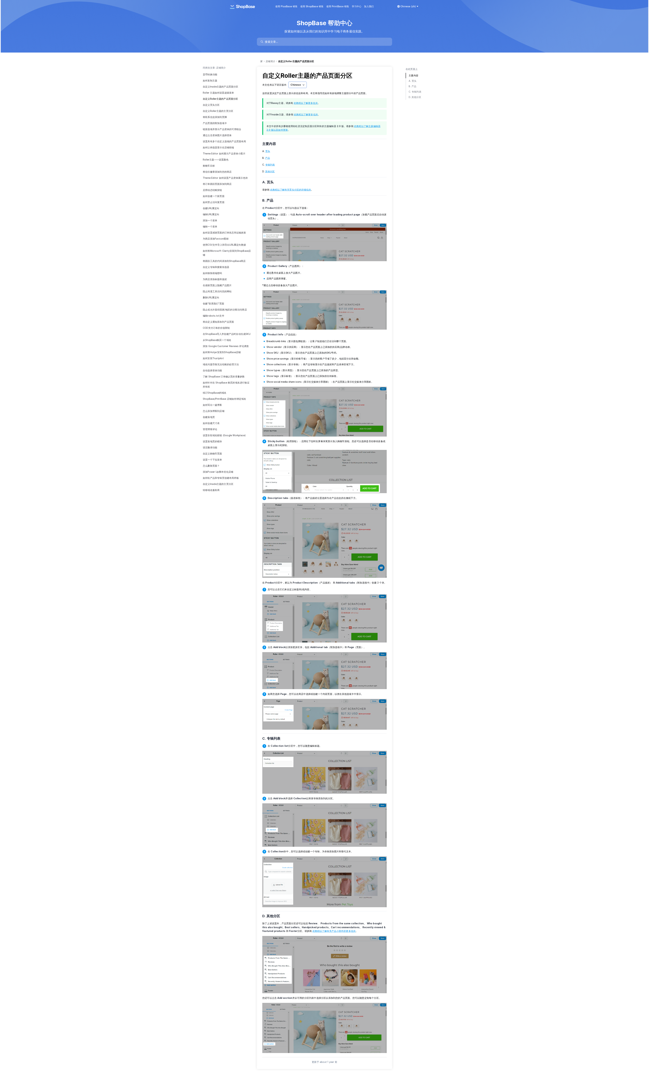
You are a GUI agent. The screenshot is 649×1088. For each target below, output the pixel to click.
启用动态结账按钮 (212, 190)
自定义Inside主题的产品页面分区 (220, 86)
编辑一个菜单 (210, 226)
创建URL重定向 (211, 208)
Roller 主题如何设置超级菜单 (218, 92)
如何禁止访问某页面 (213, 202)
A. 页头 (270, 182)
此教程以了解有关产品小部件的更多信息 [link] (334, 931)
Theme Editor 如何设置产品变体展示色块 (225, 177)
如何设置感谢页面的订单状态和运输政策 (224, 232)
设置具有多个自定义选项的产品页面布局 (224, 141)
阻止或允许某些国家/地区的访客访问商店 (225, 309)
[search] (326, 41)
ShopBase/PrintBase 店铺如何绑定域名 (224, 398)
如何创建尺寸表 (211, 423)
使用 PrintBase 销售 (337, 6)
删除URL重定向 (211, 297)
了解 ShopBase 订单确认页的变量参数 (224, 376)
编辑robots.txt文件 (213, 315)
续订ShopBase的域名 (214, 392)
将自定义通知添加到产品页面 (218, 321)
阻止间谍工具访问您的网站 (217, 291)
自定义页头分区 (211, 104)
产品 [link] (267, 157)
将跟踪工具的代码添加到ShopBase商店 (224, 260)
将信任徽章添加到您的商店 (217, 171)
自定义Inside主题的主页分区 (218, 484)
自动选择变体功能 (212, 370)
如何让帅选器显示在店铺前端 (218, 147)
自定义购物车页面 (212, 453)
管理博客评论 (210, 429)
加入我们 (369, 6)
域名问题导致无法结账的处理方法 (221, 364)
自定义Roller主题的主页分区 (218, 110)
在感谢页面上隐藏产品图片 (217, 285)
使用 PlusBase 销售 (286, 6)
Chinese (296, 84)
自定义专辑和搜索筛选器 (216, 267)
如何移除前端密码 (212, 273)
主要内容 (271, 144)
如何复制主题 (210, 80)
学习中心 (357, 6)
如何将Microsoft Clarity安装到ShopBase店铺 (227, 252)
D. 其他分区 (273, 916)
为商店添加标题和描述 (215, 279)
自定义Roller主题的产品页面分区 (220, 98)
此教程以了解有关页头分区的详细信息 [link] (290, 189)
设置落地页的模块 (212, 441)
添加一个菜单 (210, 220)
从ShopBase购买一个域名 (217, 340)
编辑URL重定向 (211, 214)
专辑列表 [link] (270, 164)
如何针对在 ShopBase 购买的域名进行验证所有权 (226, 384)
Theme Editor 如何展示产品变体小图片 (224, 153)
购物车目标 (209, 165)
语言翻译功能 (210, 447)
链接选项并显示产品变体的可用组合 (222, 129)
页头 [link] (267, 151)
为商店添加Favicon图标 (216, 238)
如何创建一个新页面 (213, 196)
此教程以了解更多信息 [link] (306, 103)
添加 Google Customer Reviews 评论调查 (226, 346)
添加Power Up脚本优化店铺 (218, 471)
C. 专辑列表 (273, 738)
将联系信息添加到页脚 (215, 117)
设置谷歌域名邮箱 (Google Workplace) (224, 435)
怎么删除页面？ (211, 465)
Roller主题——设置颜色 (216, 159)
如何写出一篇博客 (212, 404)
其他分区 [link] (270, 171)
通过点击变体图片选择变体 (217, 135)
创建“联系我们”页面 (213, 303)
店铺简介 (270, 61)
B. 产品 (270, 200)
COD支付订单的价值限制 (216, 327)
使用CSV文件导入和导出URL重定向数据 (224, 244)
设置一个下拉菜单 (212, 459)
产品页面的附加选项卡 (215, 123)
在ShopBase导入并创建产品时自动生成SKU (226, 333)
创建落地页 (209, 417)
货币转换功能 (210, 74)
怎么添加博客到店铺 (213, 411)
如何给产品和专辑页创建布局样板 (221, 477)
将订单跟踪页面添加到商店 (217, 183)
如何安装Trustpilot (213, 358)
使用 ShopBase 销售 (312, 6)
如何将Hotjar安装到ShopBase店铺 (222, 352)
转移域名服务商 (211, 490)
